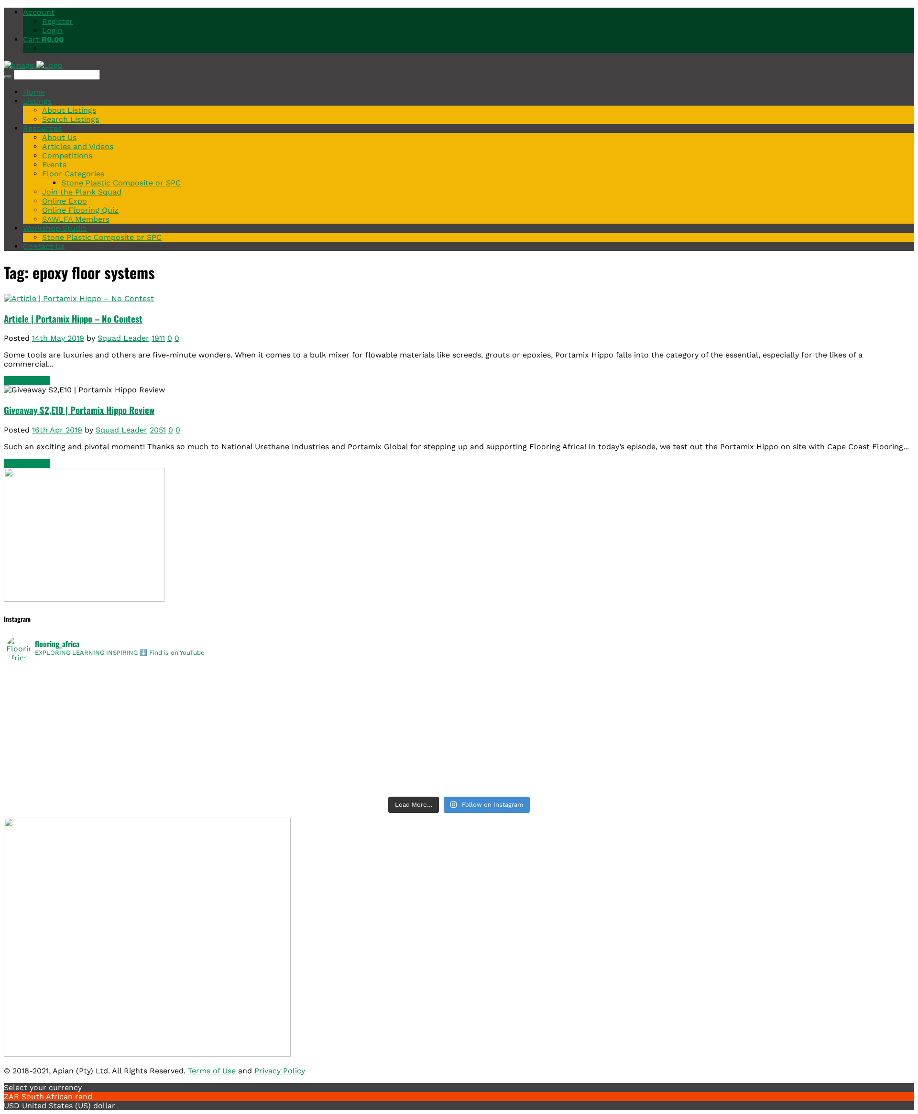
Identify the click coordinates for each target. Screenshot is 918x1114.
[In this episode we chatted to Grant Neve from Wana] (685, 723)
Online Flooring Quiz (80, 210)
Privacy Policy (279, 1070)
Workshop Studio (55, 228)
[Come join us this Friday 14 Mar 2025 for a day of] (233, 723)
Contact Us (44, 246)
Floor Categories (73, 173)
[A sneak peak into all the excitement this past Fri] (685, 674)
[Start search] (7, 77)
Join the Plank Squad (81, 191)
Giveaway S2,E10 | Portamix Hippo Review (79, 409)
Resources (42, 128)
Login (52, 30)
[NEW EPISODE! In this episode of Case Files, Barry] (685, 786)
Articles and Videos (77, 146)
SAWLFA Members (75, 219)
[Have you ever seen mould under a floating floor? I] (685, 773)
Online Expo (64, 200)
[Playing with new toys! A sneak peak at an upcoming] (685, 748)
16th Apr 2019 (57, 429)
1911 (158, 338)
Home (34, 92)
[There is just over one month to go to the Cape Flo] (233, 699)
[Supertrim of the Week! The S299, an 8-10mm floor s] (233, 736)
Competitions (67, 155)
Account (39, 12)
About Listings (69, 110)
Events (54, 164)
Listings (37, 101)
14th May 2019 (58, 338)
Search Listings (70, 119)
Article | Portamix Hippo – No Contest (73, 318)
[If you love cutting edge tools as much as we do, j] (685, 736)
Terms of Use (212, 1070)
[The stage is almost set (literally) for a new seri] (233, 786)
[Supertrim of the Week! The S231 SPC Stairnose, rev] (233, 773)
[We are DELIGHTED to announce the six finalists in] (233, 686)
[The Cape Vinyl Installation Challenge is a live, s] (685, 686)
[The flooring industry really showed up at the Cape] (233, 674)
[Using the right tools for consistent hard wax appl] (685, 761)
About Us (59, 137)
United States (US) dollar (68, 1105)
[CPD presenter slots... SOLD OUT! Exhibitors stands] (233, 711)
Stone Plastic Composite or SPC (121, 182)
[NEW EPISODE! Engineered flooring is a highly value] (233, 761)
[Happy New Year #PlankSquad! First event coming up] (233, 748)
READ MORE (27, 380)
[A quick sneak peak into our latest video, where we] (685, 711)
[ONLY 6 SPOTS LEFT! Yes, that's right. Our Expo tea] (685, 699)
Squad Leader (123, 338)
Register (57, 21)
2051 (158, 429)
